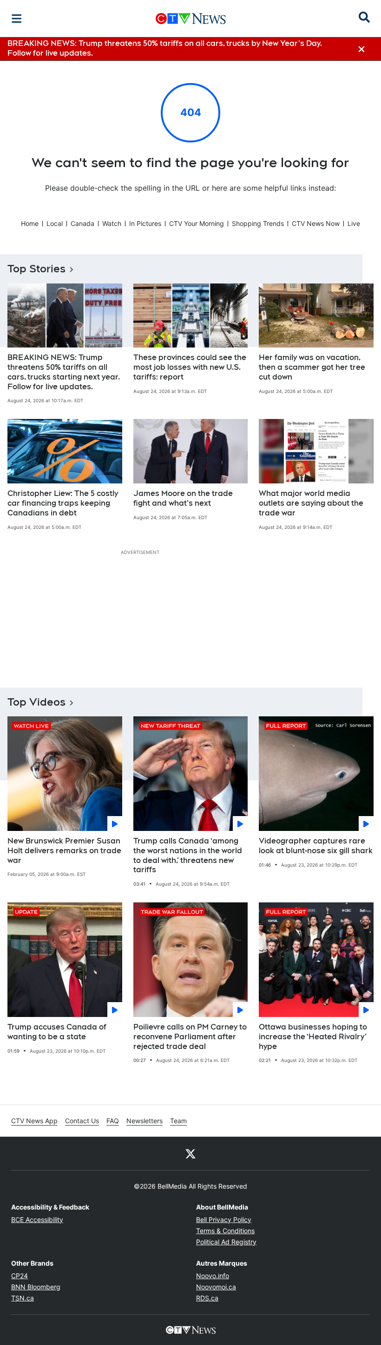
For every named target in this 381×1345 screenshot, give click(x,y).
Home (30, 223)
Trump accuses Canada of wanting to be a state (56, 1032)
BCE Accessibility (37, 1219)
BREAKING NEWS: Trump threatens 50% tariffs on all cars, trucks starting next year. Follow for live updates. (63, 372)
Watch (111, 223)
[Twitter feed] (190, 1153)
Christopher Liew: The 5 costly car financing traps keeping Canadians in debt (62, 503)
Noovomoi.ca (216, 1287)
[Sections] (16, 18)
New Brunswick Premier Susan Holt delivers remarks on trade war (64, 851)
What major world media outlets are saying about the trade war (311, 503)
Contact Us (82, 1121)
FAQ (112, 1121)
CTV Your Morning (196, 223)
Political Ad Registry (226, 1242)
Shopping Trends (258, 223)
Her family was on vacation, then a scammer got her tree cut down (312, 367)
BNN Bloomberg (35, 1287)
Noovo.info (212, 1276)
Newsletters (144, 1121)
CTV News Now (316, 223)
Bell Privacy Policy (223, 1219)
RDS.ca (207, 1298)
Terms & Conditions (225, 1231)
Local (54, 223)
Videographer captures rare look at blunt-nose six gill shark (316, 846)
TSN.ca (22, 1298)
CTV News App (34, 1121)
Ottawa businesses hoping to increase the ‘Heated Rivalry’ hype (313, 1037)
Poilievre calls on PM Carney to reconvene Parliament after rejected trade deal (190, 1037)
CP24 (19, 1276)
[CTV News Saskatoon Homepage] (191, 18)
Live (354, 223)
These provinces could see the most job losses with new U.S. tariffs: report (189, 367)
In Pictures (145, 223)
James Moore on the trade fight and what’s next (183, 498)
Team (178, 1121)
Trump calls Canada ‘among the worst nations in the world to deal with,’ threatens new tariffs (187, 855)
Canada (82, 223)
